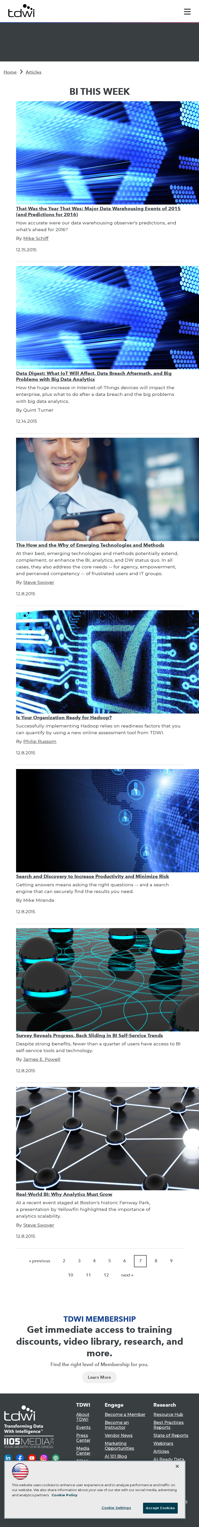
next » (127, 1275)
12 (106, 1275)
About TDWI (82, 1417)
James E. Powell (41, 1059)
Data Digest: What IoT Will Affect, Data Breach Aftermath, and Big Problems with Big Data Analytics (94, 376)
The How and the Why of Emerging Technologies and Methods (90, 545)
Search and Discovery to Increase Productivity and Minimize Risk (92, 876)
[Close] (177, 1466)
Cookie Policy (64, 1495)
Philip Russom (39, 741)
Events (83, 1427)
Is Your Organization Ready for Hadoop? (64, 718)
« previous (39, 1261)
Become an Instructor (117, 1425)
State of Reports (170, 1435)
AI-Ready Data (168, 1459)
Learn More (99, 1377)
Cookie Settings (116, 1508)
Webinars (163, 1443)
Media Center (83, 1451)
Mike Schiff (35, 238)
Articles (33, 72)
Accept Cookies (160, 1508)
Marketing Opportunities (119, 1446)
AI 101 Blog (116, 1456)
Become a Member (125, 1414)
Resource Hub (168, 1414)
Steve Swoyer (38, 582)
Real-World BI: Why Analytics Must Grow (64, 1194)
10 (70, 1275)
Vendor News (119, 1435)
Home (10, 72)
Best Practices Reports (168, 1425)
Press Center (83, 1438)
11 (88, 1275)
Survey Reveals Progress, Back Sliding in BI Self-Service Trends (89, 1035)
